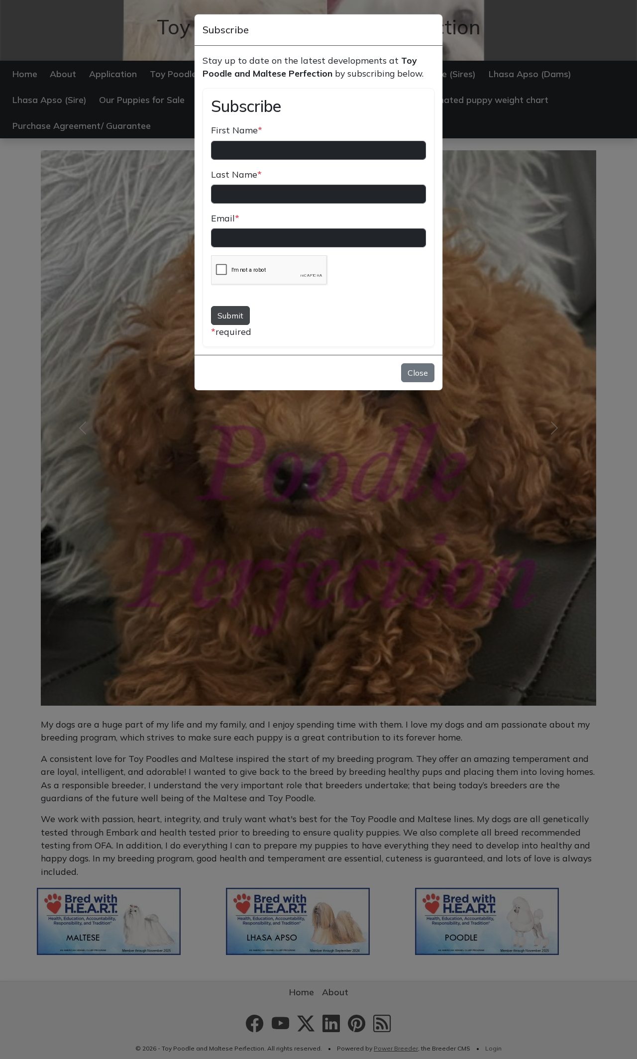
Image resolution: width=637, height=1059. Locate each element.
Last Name (236, 174)
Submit (230, 315)
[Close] (430, 29)
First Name (236, 129)
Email (225, 217)
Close (418, 373)
